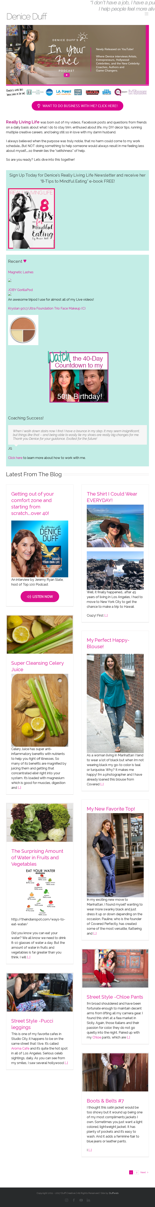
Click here (15, 458)
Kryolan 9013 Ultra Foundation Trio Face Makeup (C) (47, 308)
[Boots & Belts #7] (115, 1072)
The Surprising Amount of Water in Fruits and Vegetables (37, 857)
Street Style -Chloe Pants (115, 997)
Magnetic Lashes (21, 272)
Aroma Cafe (20, 1048)
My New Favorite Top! (111, 809)
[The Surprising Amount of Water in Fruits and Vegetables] (40, 823)
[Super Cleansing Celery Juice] (40, 635)
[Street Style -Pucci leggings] (40, 992)
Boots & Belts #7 (105, 1101)
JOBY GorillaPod (20, 290)
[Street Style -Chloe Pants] (115, 968)
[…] (106, 615)
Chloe (96, 1037)
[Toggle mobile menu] (147, 14)
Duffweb (113, 1193)
